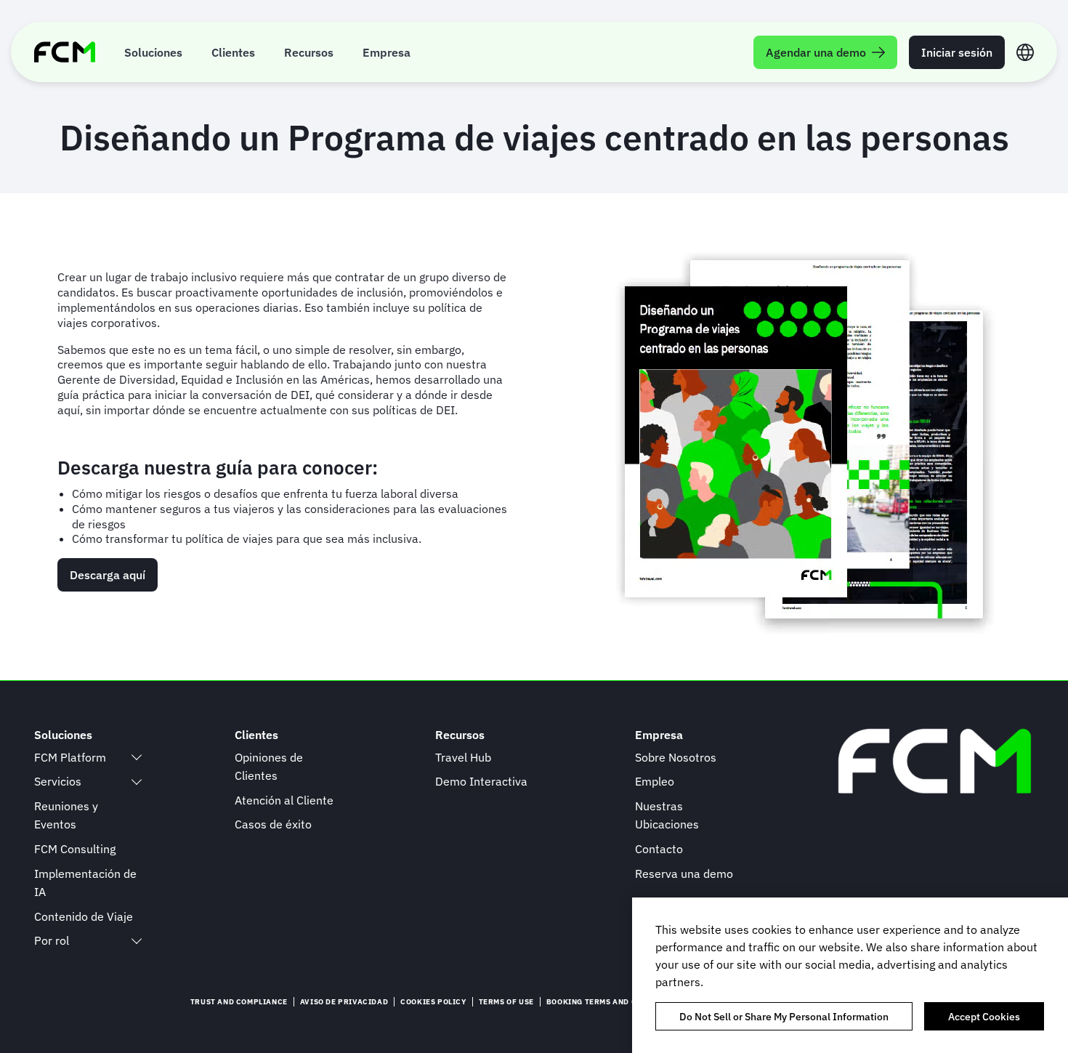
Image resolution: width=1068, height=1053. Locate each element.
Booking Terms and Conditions (613, 1001)
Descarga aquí (107, 575)
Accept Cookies (984, 1015)
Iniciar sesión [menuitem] (956, 52)
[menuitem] (153, 52)
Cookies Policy (433, 1001)
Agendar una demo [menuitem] (816, 52)
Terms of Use (506, 1001)
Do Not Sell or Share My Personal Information (784, 1015)
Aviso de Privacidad (344, 1001)
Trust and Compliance (239, 1001)
